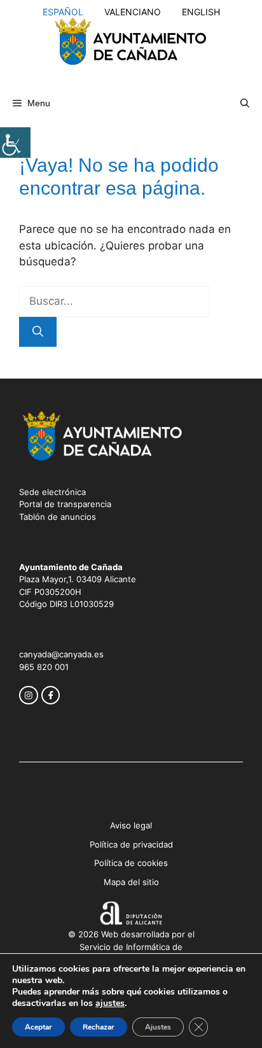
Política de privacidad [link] (131, 844)
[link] (15, 142)
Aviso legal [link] (131, 825)
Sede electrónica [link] (52, 492)
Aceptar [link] (38, 1027)
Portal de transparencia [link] (65, 504)
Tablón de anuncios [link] (57, 517)
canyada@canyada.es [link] (61, 654)
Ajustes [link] (158, 1027)
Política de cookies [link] (131, 863)
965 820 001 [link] (44, 667)
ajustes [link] (110, 1003)
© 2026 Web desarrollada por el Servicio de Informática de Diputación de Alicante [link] (131, 946)
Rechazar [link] (98, 1027)
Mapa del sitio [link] (131, 882)
